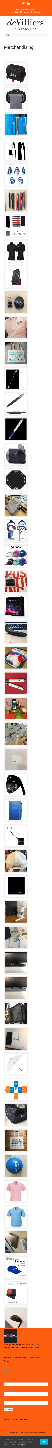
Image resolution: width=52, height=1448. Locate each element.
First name (8, 1381)
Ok (44, 1442)
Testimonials (34, 1358)
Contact (7, 1361)
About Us (7, 1358)
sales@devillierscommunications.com (26, 12)
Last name (8, 1390)
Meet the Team (20, 1358)
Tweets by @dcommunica (15, 1419)
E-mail (7, 1399)
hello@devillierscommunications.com (21, 1347)
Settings (21, 1444)
